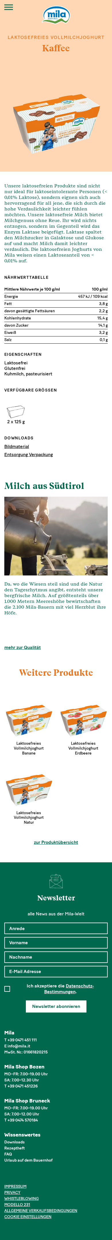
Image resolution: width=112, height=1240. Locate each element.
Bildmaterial (16, 446)
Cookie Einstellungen (27, 1216)
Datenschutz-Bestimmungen (69, 988)
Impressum (15, 1186)
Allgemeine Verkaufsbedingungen (40, 1210)
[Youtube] (34, 1176)
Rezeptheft (14, 1148)
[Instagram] (16, 1176)
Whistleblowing (21, 1198)
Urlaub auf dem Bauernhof (28, 1160)
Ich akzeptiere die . (60, 988)
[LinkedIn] (25, 1176)
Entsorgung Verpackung (28, 454)
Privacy (12, 1192)
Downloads (14, 1142)
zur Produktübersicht (56, 842)
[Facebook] (7, 1176)
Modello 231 (17, 1204)
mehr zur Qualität (22, 647)
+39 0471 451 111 (22, 1040)
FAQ (8, 1154)
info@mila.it (18, 1046)
